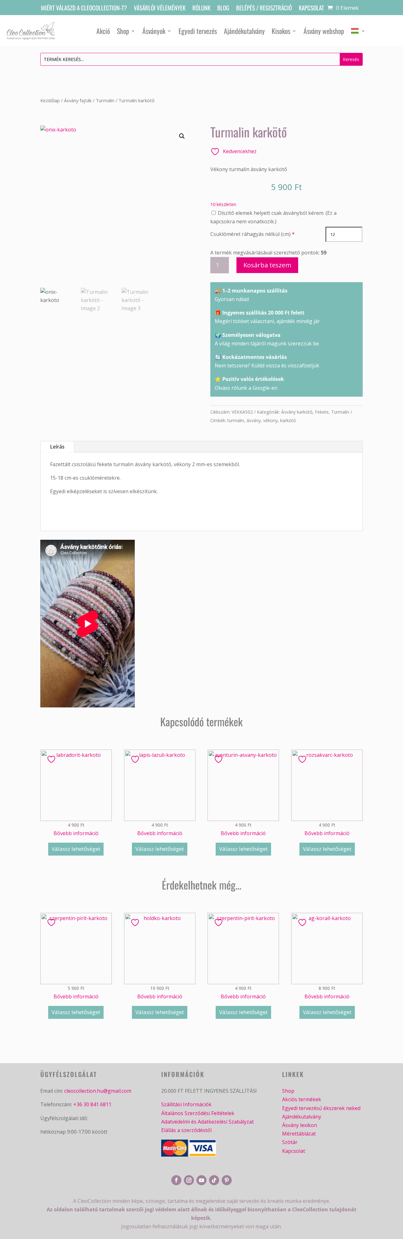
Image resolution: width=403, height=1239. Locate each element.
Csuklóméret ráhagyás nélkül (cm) (250, 234)
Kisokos (281, 31)
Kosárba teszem (267, 265)
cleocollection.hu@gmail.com (97, 1090)
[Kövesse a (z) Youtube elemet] (201, 1180)
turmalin (235, 420)
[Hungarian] (358, 30)
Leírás (57, 446)
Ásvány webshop (324, 31)
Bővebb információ (76, 833)
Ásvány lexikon (299, 1125)
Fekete (322, 412)
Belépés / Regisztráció (264, 8)
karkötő (288, 420)
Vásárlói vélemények (159, 8)
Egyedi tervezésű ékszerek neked (321, 1108)
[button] (182, 136)
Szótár (290, 1142)
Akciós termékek (301, 1099)
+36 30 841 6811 (92, 1104)
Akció (103, 31)
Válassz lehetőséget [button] (76, 848)
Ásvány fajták (78, 100)
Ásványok (153, 31)
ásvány (254, 420)
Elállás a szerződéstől (186, 1130)
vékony (270, 420)
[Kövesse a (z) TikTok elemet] (214, 1180)
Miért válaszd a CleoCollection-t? (84, 8)
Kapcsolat (311, 8)
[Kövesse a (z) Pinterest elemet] (227, 1180)
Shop (123, 31)
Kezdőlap (50, 100)
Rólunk (201, 8)
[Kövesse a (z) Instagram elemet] (189, 1180)
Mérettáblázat (299, 1133)
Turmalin (105, 100)
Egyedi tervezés (198, 31)
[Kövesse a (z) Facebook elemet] (176, 1180)
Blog (223, 8)
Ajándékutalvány (244, 31)
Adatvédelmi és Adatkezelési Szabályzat (207, 1121)
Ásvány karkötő (296, 412)
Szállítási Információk (186, 1104)
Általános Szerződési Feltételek (197, 1113)
